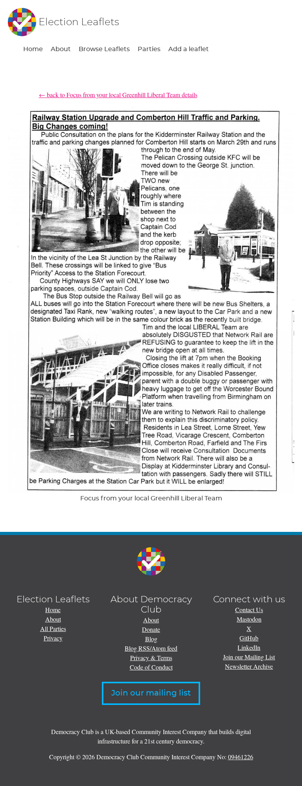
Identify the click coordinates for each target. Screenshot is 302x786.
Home (33, 49)
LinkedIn (249, 647)
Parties (149, 49)
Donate (151, 629)
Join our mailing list (151, 693)
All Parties (53, 628)
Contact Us (249, 609)
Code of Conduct (151, 667)
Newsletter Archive (249, 666)
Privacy (53, 638)
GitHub (248, 638)
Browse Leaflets (104, 49)
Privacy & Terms (151, 657)
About (61, 49)
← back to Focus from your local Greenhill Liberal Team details (118, 94)
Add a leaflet (188, 49)
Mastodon (249, 619)
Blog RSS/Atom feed (151, 648)
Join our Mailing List (249, 657)
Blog (151, 639)
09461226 (240, 757)
